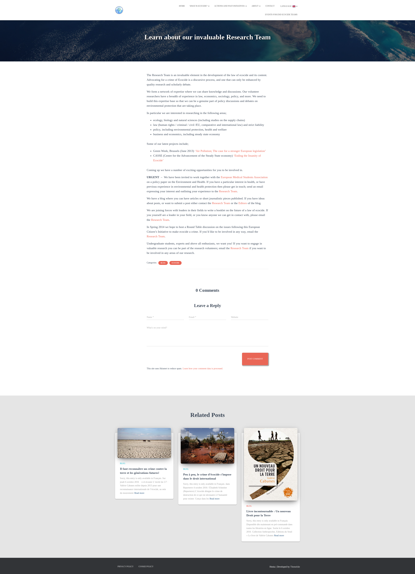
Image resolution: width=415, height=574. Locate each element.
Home (182, 6)
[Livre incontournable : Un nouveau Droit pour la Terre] (270, 464)
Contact (269, 6)
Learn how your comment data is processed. (203, 368)
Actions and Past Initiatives (229, 6)
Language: (286, 6)
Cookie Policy (146, 566)
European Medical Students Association (244, 177)
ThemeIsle (295, 567)
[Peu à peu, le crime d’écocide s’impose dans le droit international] (207, 445)
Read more (139, 493)
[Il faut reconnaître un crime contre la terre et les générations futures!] (144, 443)
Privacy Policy (126, 566)
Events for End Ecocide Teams (281, 14)
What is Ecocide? (199, 6)
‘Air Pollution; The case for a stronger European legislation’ (230, 151)
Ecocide (175, 263)
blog (163, 263)
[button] (208, 6)
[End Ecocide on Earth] (125, 10)
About (255, 6)
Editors (242, 203)
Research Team (228, 191)
